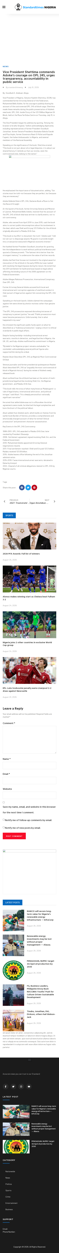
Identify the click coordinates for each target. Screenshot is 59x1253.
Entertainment (11, 1203)
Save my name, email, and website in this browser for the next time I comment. (29, 809)
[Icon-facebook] (6, 1086)
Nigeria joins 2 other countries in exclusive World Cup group (27, 644)
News (6, 66)
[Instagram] (21, 1086)
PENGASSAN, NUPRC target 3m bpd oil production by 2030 (40, 963)
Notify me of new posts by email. (22, 828)
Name (7, 759)
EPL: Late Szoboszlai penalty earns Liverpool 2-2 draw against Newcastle (27, 689)
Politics (8, 1184)
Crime (7, 1197)
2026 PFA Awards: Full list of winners (21, 553)
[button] (4, 7)
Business (9, 1209)
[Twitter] (13, 1086)
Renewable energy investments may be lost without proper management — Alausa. (39, 940)
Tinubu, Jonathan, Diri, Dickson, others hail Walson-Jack (41, 1014)
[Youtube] (29, 1086)
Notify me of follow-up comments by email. (28, 820)
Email (6, 774)
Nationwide (10, 1171)
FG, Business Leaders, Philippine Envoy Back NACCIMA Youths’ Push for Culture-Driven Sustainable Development (40, 991)
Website (7, 789)
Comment (9, 723)
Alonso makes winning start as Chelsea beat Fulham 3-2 (29, 598)
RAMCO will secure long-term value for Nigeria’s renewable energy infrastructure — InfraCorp (40, 915)
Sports (8, 1190)
